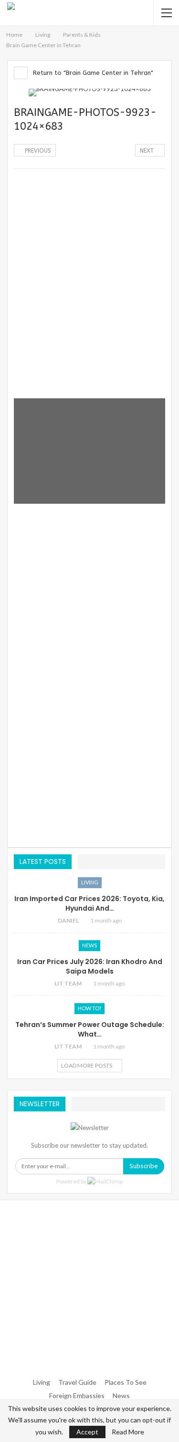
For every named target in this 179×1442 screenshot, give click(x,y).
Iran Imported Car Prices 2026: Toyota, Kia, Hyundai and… (89, 903)
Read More (128, 1432)
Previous (37, 150)
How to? (89, 1008)
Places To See (126, 1382)
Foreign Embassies (77, 1395)
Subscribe (143, 1166)
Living (89, 882)
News (89, 945)
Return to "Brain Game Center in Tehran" (92, 72)
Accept (87, 1432)
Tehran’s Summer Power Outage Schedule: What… (89, 1029)
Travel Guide (77, 1382)
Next (148, 150)
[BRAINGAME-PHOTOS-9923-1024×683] (89, 228)
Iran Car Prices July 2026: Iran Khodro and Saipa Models (89, 966)
